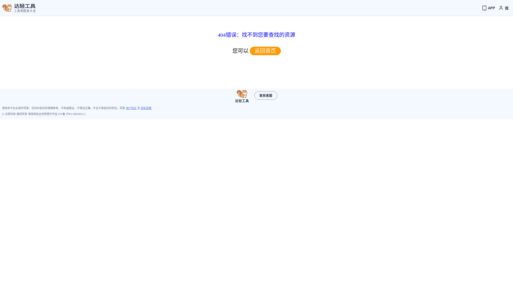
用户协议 (131, 108)
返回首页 (265, 51)
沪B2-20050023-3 (76, 114)
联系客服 (265, 96)
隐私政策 (146, 108)
